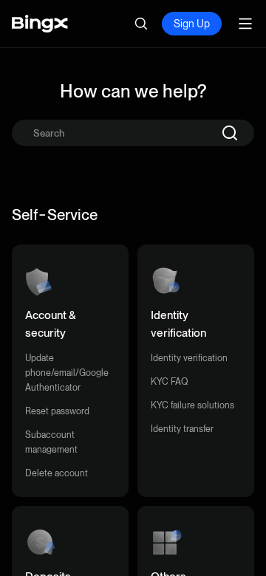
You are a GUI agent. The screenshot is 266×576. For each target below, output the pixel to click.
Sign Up (192, 24)
